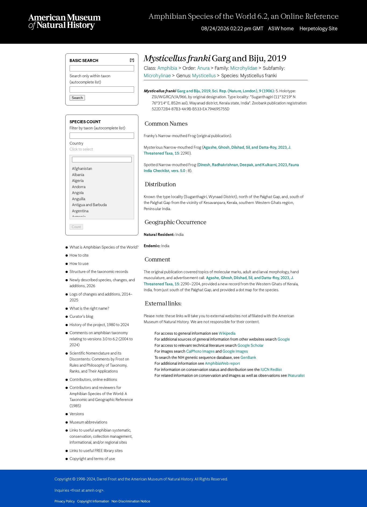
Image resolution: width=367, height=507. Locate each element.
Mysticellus (204, 76)
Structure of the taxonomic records (99, 272)
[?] (132, 60)
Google (284, 339)
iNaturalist (296, 376)
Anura (203, 68)
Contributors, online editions (93, 380)
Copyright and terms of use (92, 459)
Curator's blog (81, 317)
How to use (79, 264)
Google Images (235, 351)
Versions (77, 414)
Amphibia (167, 68)
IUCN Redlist (271, 370)
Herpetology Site (318, 28)
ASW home (281, 28)
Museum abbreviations (88, 422)
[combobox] (102, 150)
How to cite (79, 255)
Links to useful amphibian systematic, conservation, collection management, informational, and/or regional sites (101, 436)
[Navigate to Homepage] (64, 22)
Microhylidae (243, 68)
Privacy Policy (65, 501)
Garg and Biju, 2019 (215, 59)
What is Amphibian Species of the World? (104, 247)
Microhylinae (157, 76)
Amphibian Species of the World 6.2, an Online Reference (244, 16)
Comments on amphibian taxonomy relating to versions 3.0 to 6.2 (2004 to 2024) (101, 339)
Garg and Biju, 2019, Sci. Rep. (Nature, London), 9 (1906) (225, 91)
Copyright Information (93, 501)
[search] (101, 175)
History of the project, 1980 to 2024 (99, 325)
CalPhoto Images (200, 351)
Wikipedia (227, 333)
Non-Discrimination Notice (130, 501)
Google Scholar (251, 346)
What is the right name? (89, 309)
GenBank (248, 358)
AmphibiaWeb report (222, 364)
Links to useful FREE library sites (96, 451)
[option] (104, 169)
